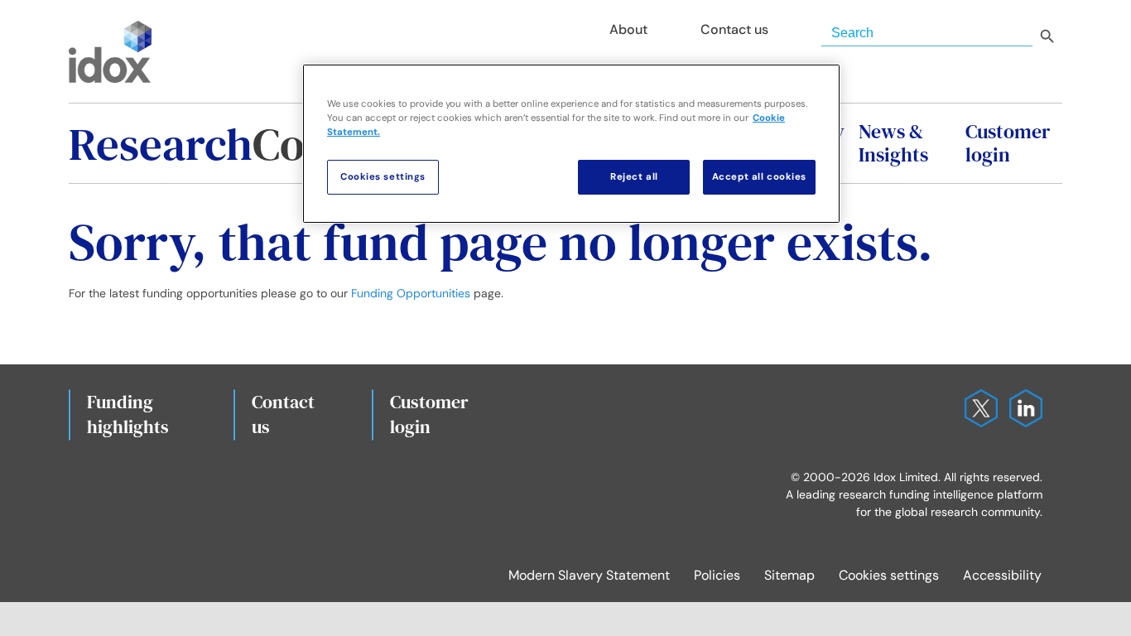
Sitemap (789, 575)
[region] (571, 144)
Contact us (283, 414)
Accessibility (1002, 575)
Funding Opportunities (410, 293)
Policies (717, 575)
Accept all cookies (759, 177)
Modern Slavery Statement (589, 575)
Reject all (634, 177)
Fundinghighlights (128, 414)
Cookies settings (889, 575)
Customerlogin (429, 414)
